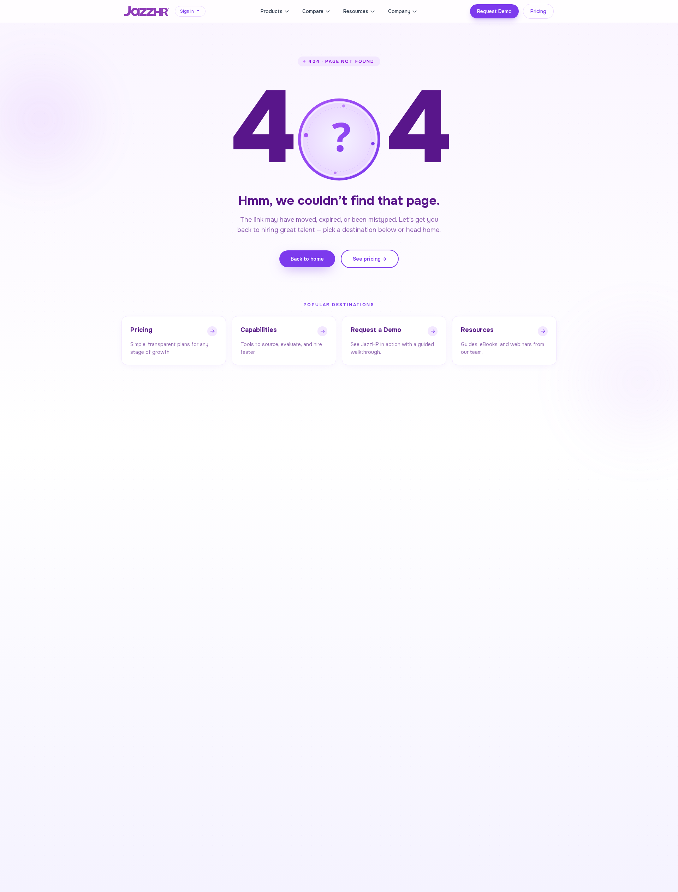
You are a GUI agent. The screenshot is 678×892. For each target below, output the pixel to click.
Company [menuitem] (399, 11)
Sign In (187, 11)
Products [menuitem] (271, 11)
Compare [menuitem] (312, 11)
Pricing (538, 11)
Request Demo (494, 11)
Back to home (307, 259)
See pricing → (370, 259)
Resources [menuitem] (355, 11)
